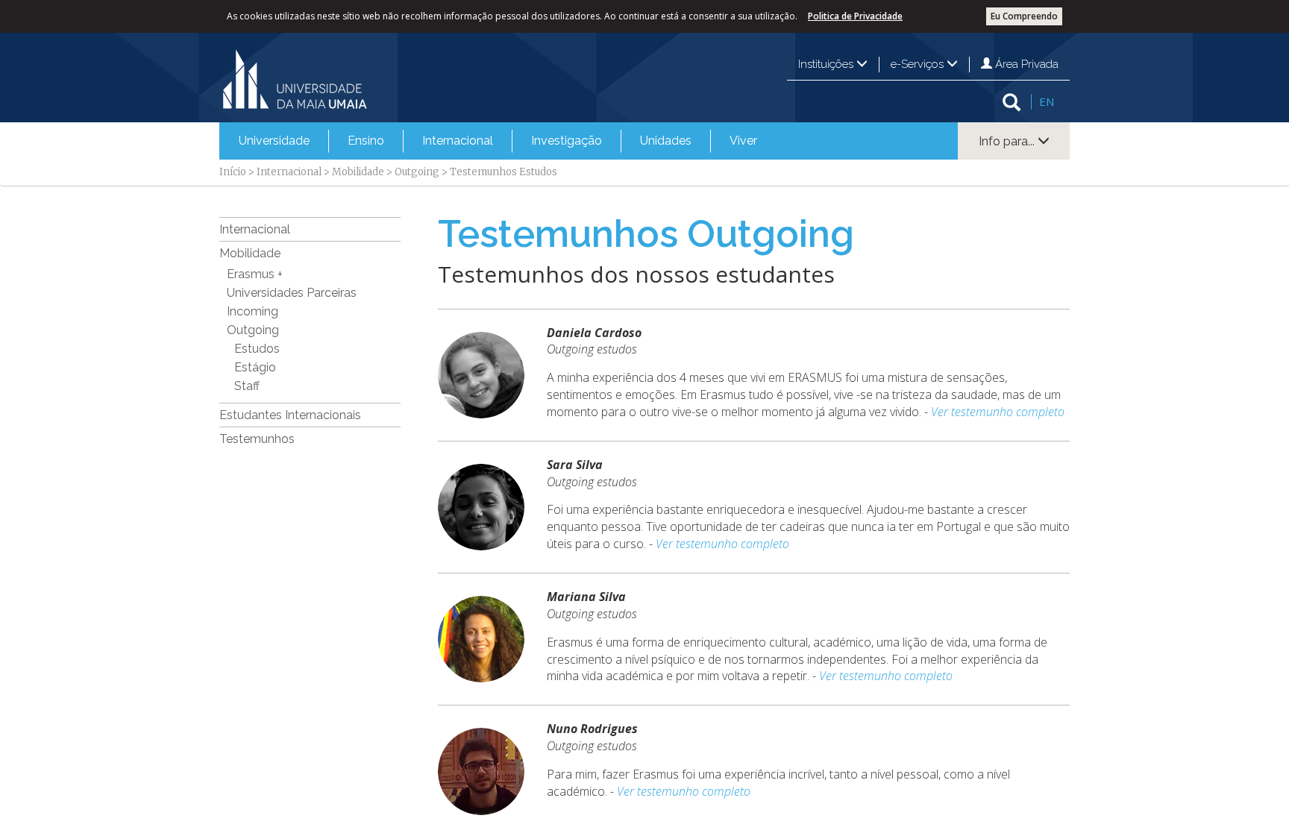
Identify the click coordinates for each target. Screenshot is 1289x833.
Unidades (665, 140)
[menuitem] (274, 141)
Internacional (457, 140)
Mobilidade (358, 172)
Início (232, 172)
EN (1046, 101)
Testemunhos (257, 439)
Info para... (1008, 141)
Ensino (366, 140)
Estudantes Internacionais (290, 415)
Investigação (566, 140)
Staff (247, 386)
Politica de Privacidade (855, 16)
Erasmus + (255, 274)
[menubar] (498, 141)
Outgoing (417, 172)
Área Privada (1025, 64)
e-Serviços (919, 64)
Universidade (274, 140)
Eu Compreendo (1024, 16)
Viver (743, 140)
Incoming (252, 311)
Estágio (255, 367)
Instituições (827, 64)
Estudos (257, 349)
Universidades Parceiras (292, 293)
